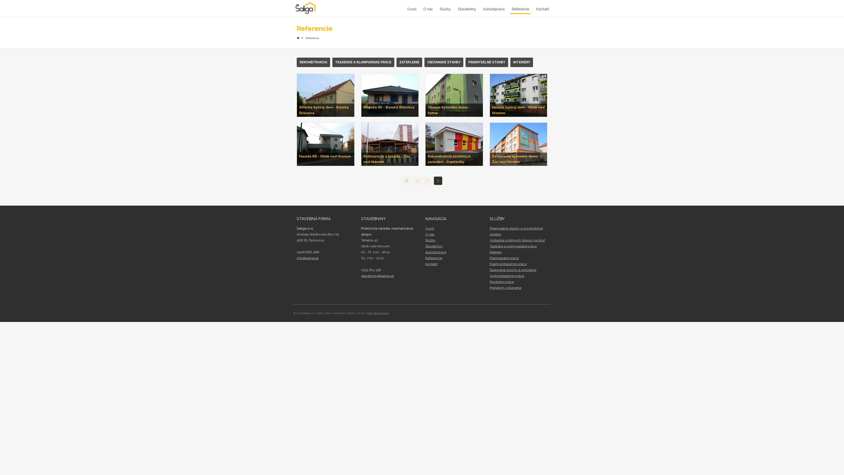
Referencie (520, 9)
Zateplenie (409, 62)
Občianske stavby (443, 62)
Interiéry (521, 62)
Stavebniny (467, 9)
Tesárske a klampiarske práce (363, 62)
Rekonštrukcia (313, 62)
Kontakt (542, 9)
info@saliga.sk (308, 258)
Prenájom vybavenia (505, 288)
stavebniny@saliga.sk (377, 276)
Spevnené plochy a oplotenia (513, 270)
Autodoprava (494, 9)
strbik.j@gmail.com (377, 313)
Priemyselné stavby (486, 62)
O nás (428, 9)
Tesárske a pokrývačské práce (513, 246)
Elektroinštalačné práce (508, 264)
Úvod (411, 9)
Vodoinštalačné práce (507, 276)
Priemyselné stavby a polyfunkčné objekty (516, 231)
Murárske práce (502, 282)
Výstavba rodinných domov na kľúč (517, 240)
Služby (445, 9)
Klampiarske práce (504, 258)
